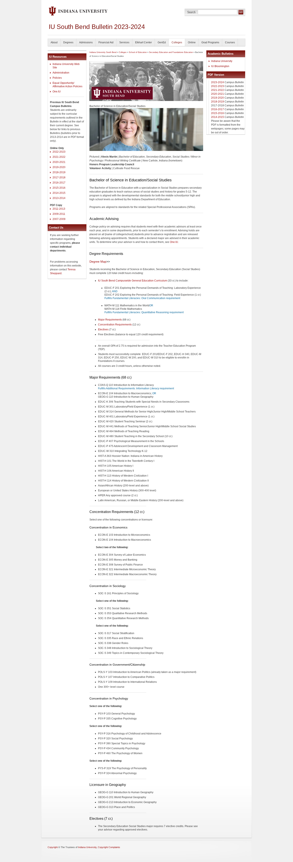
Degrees (68, 42)
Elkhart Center (143, 42)
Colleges (177, 42)
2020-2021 (59, 162)
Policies (57, 77)
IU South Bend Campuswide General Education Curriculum (132, 280)
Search (191, 12)
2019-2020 (59, 167)
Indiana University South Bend (102, 52)
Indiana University (221, 61)
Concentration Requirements (115, 324)
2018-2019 (59, 172)
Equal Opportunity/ (63, 82)
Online (192, 42)
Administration (61, 72)
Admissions (86, 42)
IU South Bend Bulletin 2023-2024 (97, 26)
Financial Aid (105, 42)
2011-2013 (59, 208)
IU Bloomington (220, 66)
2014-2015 (59, 192)
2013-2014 (59, 198)
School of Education (138, 52)
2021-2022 (59, 156)
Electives (103, 329)
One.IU (57, 91)
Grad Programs (210, 42)
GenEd (162, 42)
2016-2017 (59, 182)
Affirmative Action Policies (67, 86)
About (54, 42)
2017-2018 (59, 177)
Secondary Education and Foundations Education (171, 52)
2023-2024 (217, 82)
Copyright (53, 847)
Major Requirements (110, 319)
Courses (230, 42)
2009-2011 (59, 213)
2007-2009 (59, 219)
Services (124, 42)
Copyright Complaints (109, 847)
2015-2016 (59, 187)
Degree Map (97, 261)
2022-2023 (59, 151)
